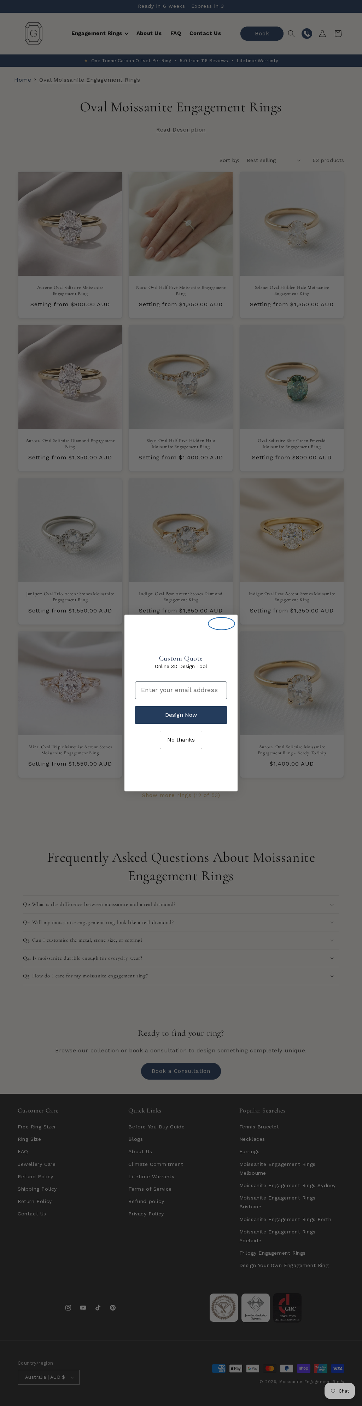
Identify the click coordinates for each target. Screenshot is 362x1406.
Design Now (181, 714)
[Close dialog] (221, 623)
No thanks (181, 739)
